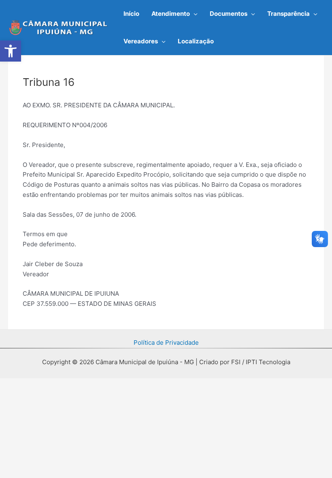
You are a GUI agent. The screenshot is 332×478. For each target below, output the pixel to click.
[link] (10, 51)
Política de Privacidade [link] (166, 342)
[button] (194, 14)
